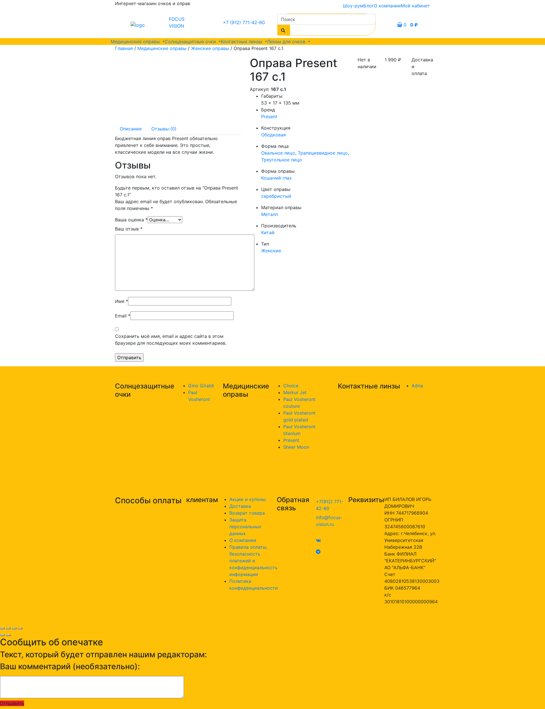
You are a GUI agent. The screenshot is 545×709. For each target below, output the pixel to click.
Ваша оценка (131, 220)
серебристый (276, 196)
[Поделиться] (8, 628)
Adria (417, 385)
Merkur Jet (295, 392)
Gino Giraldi (201, 385)
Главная (124, 48)
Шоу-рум (353, 6)
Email (122, 316)
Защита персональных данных (245, 526)
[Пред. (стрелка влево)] (2, 635)
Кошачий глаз (276, 178)
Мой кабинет (415, 6)
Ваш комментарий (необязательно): (70, 666)
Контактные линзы (242, 41)
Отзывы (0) (164, 129)
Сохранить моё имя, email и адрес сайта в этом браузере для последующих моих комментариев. (171, 339)
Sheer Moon (296, 447)
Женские (271, 250)
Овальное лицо (278, 153)
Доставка (240, 506)
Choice (290, 385)
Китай (267, 232)
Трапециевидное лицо (323, 153)
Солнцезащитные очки (191, 41)
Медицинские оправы (136, 41)
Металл (269, 214)
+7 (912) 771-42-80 (244, 22)
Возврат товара (247, 513)
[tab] (130, 129)
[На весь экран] (14, 628)
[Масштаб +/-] (20, 628)
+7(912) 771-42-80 (329, 505)
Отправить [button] (12, 703)
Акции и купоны (247, 499)
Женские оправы (210, 48)
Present (269, 116)
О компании (387, 6)
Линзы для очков (287, 41)
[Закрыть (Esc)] (2, 628)
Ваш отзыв (128, 229)
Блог (368, 6)
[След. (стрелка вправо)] (8, 635)
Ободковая (273, 135)
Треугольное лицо (281, 160)
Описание (131, 129)
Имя (121, 301)
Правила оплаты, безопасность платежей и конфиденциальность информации (253, 560)
